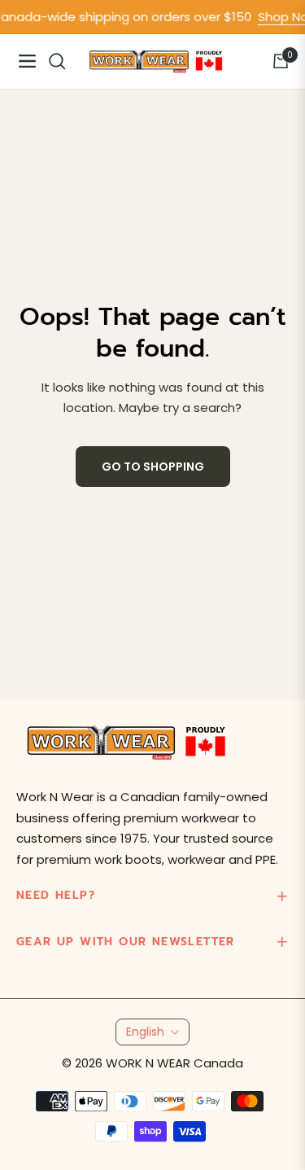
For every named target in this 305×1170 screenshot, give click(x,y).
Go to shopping (153, 466)
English (145, 1031)
